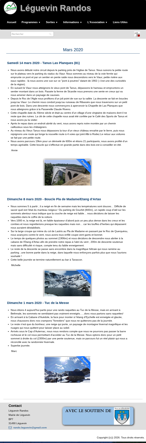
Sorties (52, 22)
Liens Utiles (120, 22)
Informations (72, 22)
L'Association (97, 22)
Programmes (31, 22)
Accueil (11, 22)
